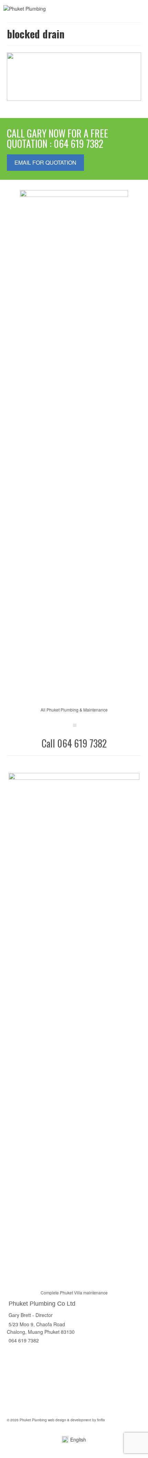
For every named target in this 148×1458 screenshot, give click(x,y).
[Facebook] (74, 725)
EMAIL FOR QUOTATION (45, 162)
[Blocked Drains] (74, 76)
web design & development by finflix (76, 1420)
